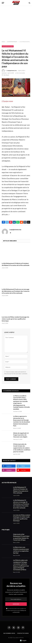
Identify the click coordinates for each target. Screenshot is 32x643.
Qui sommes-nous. (9, 633)
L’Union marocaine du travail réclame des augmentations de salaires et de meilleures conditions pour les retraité (21, 447)
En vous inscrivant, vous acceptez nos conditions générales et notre (16, 610)
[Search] (29, 3)
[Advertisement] (16, 23)
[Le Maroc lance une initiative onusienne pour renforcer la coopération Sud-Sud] (7, 549)
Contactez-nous (23, 633)
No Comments (21, 73)
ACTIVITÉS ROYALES (7, 46)
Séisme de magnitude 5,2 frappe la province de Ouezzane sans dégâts (21, 435)
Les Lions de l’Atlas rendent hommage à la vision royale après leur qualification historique (15, 319)
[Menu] (3, 3)
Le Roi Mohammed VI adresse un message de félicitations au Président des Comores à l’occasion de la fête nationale (15, 291)
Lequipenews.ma (12, 70)
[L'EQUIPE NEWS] (16, 3)
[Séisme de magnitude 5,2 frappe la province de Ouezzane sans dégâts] (7, 435)
